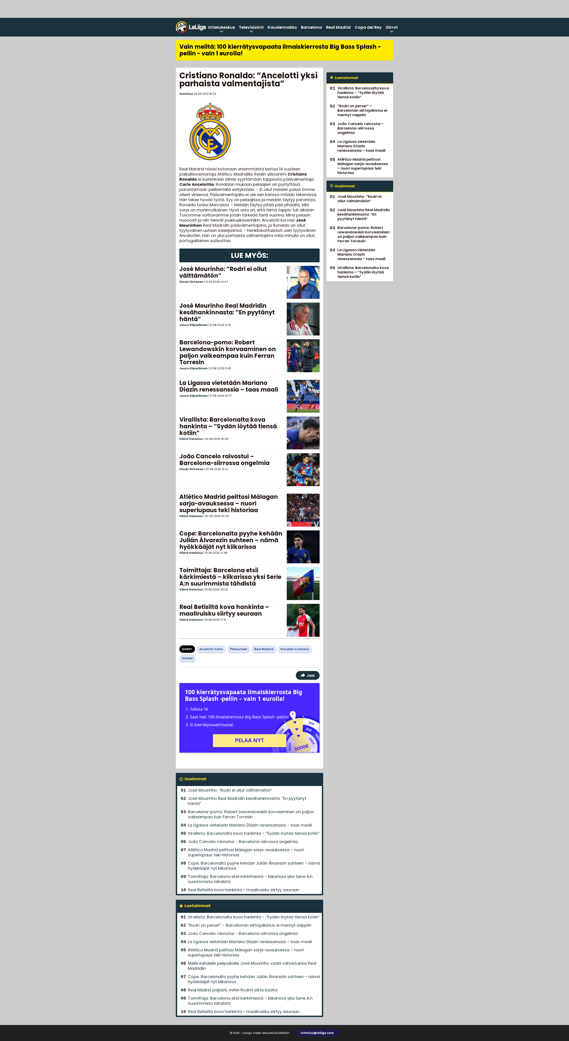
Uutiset (187, 658)
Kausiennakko (282, 27)
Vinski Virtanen (191, 282)
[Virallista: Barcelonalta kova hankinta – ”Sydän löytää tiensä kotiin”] (303, 432)
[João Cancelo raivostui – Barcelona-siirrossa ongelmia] (303, 469)
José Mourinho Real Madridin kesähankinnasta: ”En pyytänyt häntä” (227, 312)
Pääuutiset (238, 649)
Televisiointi (251, 27)
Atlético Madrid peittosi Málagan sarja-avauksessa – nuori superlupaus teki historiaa (228, 503)
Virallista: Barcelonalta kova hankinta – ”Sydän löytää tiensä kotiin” (228, 426)
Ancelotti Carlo (211, 649)
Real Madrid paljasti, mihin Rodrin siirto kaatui (232, 990)
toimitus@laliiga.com (317, 1033)
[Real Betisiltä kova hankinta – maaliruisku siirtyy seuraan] (303, 620)
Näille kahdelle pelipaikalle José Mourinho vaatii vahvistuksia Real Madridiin (252, 965)
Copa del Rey (368, 27)
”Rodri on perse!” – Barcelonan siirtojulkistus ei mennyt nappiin (249, 925)
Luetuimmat (197, 905)
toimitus (186, 94)
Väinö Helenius (191, 439)
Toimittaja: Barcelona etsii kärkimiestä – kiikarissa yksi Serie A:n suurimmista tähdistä (230, 577)
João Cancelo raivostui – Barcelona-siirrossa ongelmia (224, 459)
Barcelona (311, 27)
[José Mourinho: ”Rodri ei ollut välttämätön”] (303, 282)
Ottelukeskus (221, 27)
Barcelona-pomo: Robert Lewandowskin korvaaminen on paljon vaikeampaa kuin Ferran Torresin (227, 352)
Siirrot (392, 27)
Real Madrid (338, 27)
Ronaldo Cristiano (294, 649)
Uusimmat (195, 778)
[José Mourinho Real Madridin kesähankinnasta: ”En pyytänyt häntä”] (303, 319)
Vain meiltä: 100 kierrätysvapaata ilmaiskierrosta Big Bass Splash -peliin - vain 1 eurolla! (280, 50)
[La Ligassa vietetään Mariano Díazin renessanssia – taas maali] (303, 396)
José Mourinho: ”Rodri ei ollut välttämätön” (223, 272)
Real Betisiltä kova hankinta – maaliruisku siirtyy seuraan (224, 610)
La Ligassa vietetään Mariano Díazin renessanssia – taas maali (228, 386)
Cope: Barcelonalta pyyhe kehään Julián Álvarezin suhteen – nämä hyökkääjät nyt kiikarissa (230, 540)
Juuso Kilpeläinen (193, 325)
